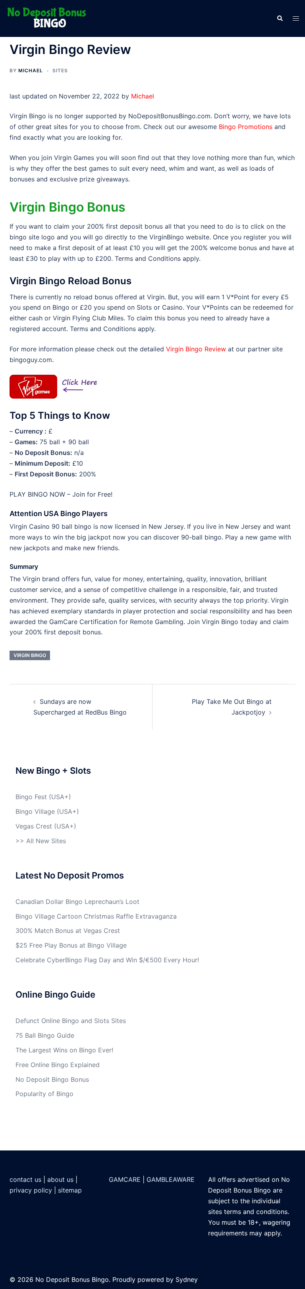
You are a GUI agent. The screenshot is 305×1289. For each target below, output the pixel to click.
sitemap (70, 1190)
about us (60, 1179)
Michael (30, 70)
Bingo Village (35, 811)
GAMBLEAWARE (171, 1179)
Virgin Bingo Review (196, 349)
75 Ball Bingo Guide (44, 1035)
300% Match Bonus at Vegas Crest (67, 930)
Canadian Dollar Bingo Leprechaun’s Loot (77, 902)
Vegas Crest (33, 826)
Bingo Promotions (245, 127)
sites (60, 70)
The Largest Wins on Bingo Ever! (64, 1050)
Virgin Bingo (30, 655)
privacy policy (31, 1190)
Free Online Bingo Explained (57, 1065)
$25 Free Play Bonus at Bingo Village (71, 945)
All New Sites (46, 841)
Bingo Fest (31, 797)
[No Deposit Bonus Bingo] (49, 18)
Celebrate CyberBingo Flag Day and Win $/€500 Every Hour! (107, 960)
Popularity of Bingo (44, 1094)
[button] (279, 18)
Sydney (187, 1279)
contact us (25, 1179)
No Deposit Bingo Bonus (52, 1079)
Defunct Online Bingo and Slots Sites (70, 1021)
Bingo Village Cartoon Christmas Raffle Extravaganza (96, 916)
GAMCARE (125, 1179)
